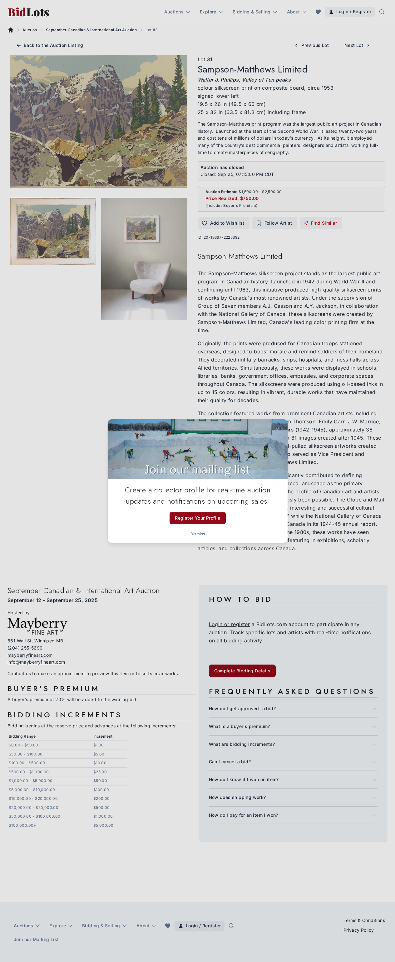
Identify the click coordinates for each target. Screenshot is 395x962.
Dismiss (197, 533)
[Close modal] (278, 429)
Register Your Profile (197, 518)
